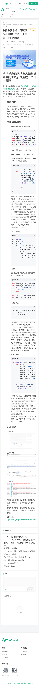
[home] (6, 3)
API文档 (4, 654)
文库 (4, 22)
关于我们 (5, 657)
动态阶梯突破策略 (9, 566)
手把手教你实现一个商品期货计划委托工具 (17, 557)
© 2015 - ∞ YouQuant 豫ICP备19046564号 (19, 683)
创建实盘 (24, 651)
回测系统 (5, 651)
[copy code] (34, 131)
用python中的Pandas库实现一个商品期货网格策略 (19, 540)
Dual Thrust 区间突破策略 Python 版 (15, 537)
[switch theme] (19, 3)
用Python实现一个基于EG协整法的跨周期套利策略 (19, 551)
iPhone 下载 (5, 675)
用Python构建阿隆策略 (11, 563)
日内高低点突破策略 (10, 554)
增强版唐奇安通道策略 (11, 548)
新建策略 (24, 654)
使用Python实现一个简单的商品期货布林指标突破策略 (19, 544)
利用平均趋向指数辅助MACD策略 (14, 560)
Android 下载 (14, 675)
